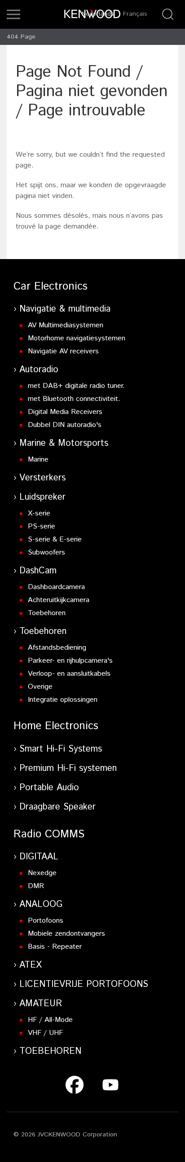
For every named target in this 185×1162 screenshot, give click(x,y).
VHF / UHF (45, 1033)
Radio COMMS (48, 834)
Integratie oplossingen (62, 700)
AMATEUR (40, 1003)
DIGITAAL (38, 856)
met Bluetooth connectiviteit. (74, 399)
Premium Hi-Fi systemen (68, 768)
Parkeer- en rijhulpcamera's (70, 661)
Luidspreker (42, 497)
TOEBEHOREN (50, 1051)
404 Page (21, 36)
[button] (13, 14)
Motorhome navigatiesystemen (76, 338)
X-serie (39, 513)
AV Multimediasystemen (65, 325)
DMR (36, 886)
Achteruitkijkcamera (58, 600)
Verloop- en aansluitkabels (69, 674)
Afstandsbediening (57, 648)
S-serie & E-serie (55, 539)
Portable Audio (49, 787)
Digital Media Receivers (65, 412)
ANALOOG (40, 904)
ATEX (30, 965)
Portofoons (45, 921)
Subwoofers (46, 552)
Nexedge (42, 873)
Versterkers (42, 477)
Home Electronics (55, 726)
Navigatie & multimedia (64, 309)
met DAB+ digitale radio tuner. (76, 386)
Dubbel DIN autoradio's (64, 425)
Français (135, 13)
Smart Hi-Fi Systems (60, 749)
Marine (38, 459)
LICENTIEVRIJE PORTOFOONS (83, 984)
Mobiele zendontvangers (66, 934)
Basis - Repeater (55, 947)
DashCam (38, 570)
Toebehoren (47, 613)
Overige (40, 687)
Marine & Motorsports (63, 443)
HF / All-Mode (50, 1020)
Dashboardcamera (56, 587)
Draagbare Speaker (57, 807)
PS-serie (41, 526)
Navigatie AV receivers (63, 351)
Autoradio (38, 369)
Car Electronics (50, 286)
